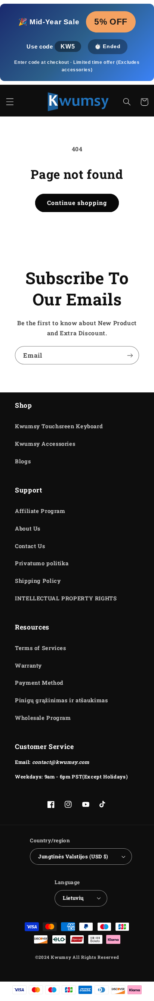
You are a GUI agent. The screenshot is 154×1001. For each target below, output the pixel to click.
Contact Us (30, 546)
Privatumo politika (41, 563)
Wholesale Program (43, 717)
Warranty (28, 665)
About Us (27, 528)
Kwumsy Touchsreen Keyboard (59, 426)
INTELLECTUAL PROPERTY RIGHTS (66, 598)
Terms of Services (40, 648)
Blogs (23, 461)
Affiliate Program (40, 511)
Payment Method (39, 682)
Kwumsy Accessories (45, 443)
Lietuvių (73, 898)
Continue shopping (77, 202)
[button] (9, 102)
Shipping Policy (38, 580)
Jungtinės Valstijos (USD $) (73, 856)
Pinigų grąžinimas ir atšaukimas (61, 700)
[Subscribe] (130, 355)
